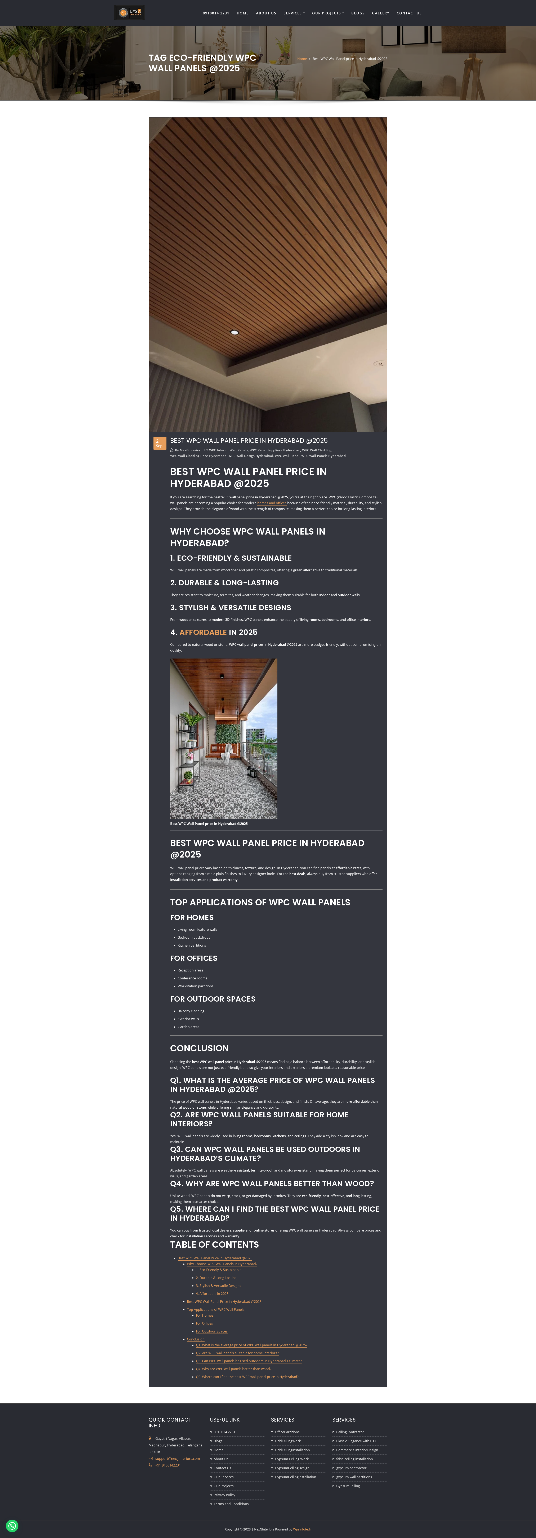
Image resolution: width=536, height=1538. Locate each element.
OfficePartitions (287, 1432)
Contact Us (222, 1468)
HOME (243, 13)
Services (293, 13)
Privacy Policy (224, 1495)
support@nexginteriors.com (177, 1458)
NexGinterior (188, 450)
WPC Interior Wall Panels (228, 450)
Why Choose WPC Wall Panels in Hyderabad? (222, 1264)
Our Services (224, 1477)
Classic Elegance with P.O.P (357, 1441)
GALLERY (380, 13)
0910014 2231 (216, 13)
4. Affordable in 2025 (212, 1293)
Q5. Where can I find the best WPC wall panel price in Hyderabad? (247, 1377)
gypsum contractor (351, 1468)
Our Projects (327, 13)
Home (302, 58)
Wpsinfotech (302, 1529)
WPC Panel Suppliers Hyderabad (275, 450)
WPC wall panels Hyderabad (323, 456)
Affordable (202, 632)
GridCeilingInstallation (292, 1450)
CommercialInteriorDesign (357, 1450)
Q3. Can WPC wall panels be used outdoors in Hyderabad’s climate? (249, 1361)
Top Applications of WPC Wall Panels (215, 1309)
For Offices (204, 1323)
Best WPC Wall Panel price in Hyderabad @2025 (350, 58)
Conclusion (196, 1339)
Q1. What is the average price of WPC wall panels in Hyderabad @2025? (251, 1345)
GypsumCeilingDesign (292, 1468)
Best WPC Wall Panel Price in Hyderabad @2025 (215, 1258)
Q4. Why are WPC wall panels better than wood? (233, 1369)
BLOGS (358, 13)
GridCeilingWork (288, 1441)
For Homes (204, 1315)
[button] (12, 1526)
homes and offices (272, 503)
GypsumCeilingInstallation (295, 1477)
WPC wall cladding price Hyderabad (198, 456)
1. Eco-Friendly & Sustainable (218, 1269)
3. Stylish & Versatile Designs (218, 1285)
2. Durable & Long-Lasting (216, 1277)
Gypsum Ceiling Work (292, 1459)
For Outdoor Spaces (212, 1331)
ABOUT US (266, 13)
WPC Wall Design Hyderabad (250, 456)
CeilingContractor (350, 1432)
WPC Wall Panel (287, 456)
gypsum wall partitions (354, 1477)
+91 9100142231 (168, 1465)
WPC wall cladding (316, 450)
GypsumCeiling (348, 1486)
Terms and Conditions (231, 1504)
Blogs (218, 1441)
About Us (221, 1459)
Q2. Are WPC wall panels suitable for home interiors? (237, 1353)
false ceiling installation (354, 1459)
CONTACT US (409, 13)
